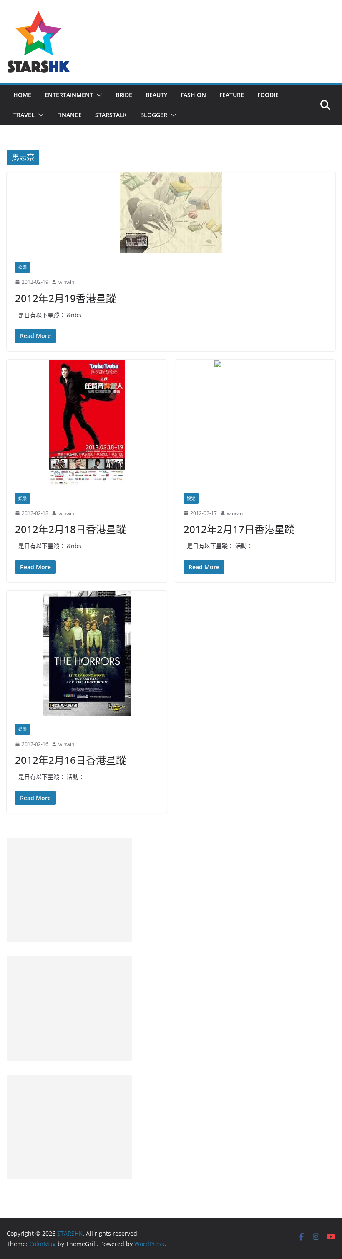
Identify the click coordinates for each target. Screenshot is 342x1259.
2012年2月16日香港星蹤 (70, 760)
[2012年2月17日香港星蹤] (255, 422)
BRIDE (124, 95)
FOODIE (268, 95)
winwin (66, 281)
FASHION (193, 95)
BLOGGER (153, 115)
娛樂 (22, 267)
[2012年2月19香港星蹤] (171, 212)
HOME (22, 95)
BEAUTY (156, 95)
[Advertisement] (69, 890)
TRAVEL (24, 115)
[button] (97, 95)
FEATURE (231, 95)
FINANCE (69, 115)
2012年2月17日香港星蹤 (239, 529)
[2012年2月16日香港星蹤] (87, 653)
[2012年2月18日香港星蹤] (87, 422)
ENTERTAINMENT (69, 95)
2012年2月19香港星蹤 (65, 298)
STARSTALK (111, 115)
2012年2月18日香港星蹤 (70, 529)
